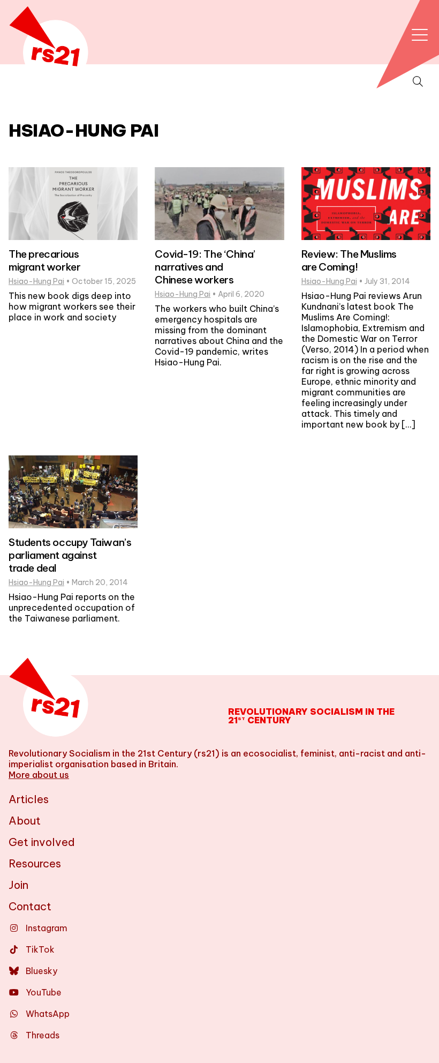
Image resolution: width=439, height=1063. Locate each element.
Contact (30, 906)
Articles (29, 799)
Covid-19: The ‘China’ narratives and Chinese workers (205, 267)
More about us (39, 774)
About (25, 820)
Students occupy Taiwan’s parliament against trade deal (70, 555)
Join (18, 885)
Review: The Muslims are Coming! (349, 260)
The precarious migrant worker (44, 260)
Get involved (42, 842)
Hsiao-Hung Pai (36, 281)
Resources (35, 863)
